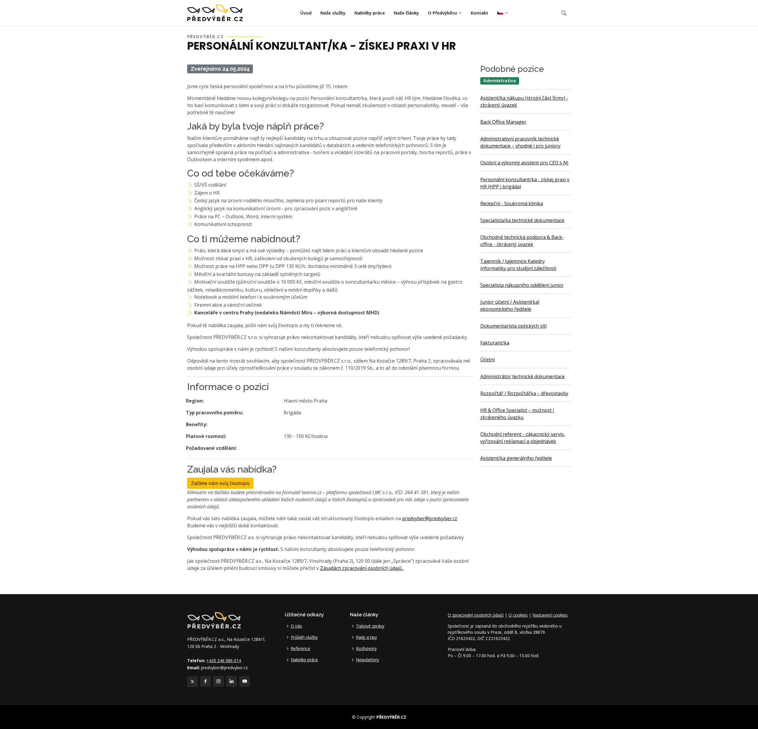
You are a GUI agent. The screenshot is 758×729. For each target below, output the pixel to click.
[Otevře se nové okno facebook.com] (205, 681)
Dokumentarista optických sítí (513, 326)
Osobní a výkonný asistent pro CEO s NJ (524, 162)
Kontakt (479, 13)
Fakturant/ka (494, 343)
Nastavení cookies (550, 615)
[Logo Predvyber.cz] (213, 620)
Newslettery (367, 660)
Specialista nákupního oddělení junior (522, 285)
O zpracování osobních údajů (476, 615)
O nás (296, 626)
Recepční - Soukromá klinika (511, 203)
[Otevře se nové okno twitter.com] (192, 681)
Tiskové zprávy (370, 626)
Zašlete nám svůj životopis (220, 483)
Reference (300, 648)
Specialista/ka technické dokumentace (522, 220)
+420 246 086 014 (223, 660)
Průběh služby (304, 637)
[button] (564, 13)
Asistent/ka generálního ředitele (516, 458)
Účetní (487, 359)
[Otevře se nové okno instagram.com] (218, 681)
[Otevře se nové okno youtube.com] (244, 681)
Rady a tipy (366, 637)
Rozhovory (366, 648)
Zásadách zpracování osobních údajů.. (362, 568)
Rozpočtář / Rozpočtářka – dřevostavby (524, 393)
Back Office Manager (503, 122)
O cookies (518, 615)
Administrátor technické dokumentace (522, 376)
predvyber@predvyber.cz (429, 518)
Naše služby (333, 13)
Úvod (305, 13)
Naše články (406, 13)
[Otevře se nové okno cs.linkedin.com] (231, 681)
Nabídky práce (369, 13)
